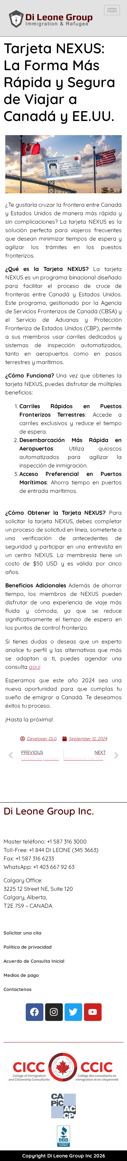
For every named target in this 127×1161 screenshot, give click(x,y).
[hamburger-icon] (112, 10)
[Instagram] (54, 1012)
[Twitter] (73, 1012)
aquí (34, 666)
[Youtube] (93, 1012)
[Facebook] (34, 1012)
